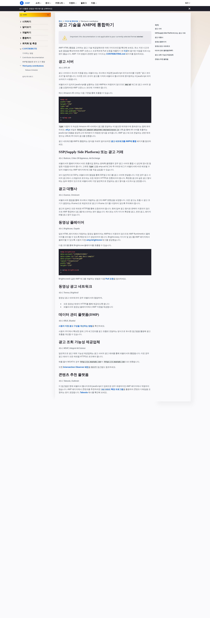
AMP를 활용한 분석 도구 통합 (33, 62)
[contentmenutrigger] (171, 26)
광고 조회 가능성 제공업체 (164, 55)
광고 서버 (158, 29)
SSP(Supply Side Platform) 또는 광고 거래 (170, 33)
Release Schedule (31, 70)
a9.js (68, 129)
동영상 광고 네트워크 (162, 46)
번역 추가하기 (27, 76)
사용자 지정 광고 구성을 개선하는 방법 (75, 326)
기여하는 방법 (27, 53)
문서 (47, 3)
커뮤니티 (59, 3)
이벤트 (72, 3)
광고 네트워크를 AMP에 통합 (123, 141)
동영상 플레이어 (160, 42)
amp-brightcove (94, 240)
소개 (37, 3)
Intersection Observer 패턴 (76, 367)
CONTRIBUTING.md (115, 54)
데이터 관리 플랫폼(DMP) (164, 50)
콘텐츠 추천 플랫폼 (161, 59)
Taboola (84, 392)
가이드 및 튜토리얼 (71, 21)
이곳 (126, 50)
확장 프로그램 (112, 389)
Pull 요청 (109, 278)
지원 (93, 3)
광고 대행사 (159, 37)
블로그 (84, 3)
